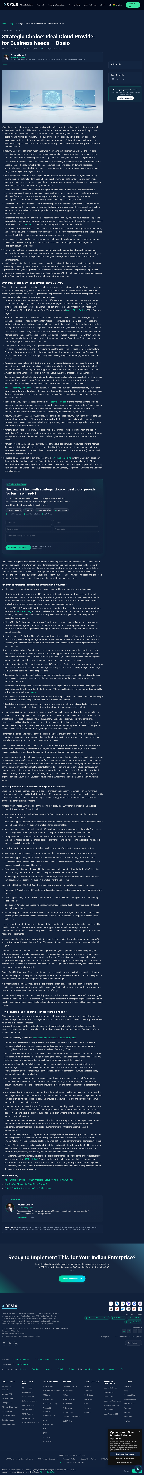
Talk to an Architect (70, 1279)
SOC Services (47, 1395)
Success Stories (130, 1395)
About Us (127, 1386)
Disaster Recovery (8, 1424)
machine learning (23, 611)
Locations (128, 1417)
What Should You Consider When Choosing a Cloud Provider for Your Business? (39, 1180)
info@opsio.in (21, 1333)
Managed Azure (7, 1398)
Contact (127, 1421)
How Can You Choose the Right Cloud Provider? (25, 1184)
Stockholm (36, 1369)
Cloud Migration (28, 1388)
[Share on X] (118, 79)
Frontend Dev (109, 1392)
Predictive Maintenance (71, 1417)
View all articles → (22, 1217)
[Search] (110, 5)
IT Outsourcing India (42, 1359)
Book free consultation (19, 547)
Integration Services (111, 1405)
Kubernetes (88, 1399)
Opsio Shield (47, 1442)
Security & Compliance (56, 5)
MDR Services (48, 1399)
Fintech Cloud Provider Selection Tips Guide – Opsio (27, 1188)
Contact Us (132, 5)
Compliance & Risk (49, 1416)
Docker (86, 1404)
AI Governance (68, 1408)
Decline (126, 1471)
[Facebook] (10, 1343)
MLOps (65, 1395)
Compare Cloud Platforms (125, 1459)
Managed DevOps (28, 1409)
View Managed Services (125, 1462)
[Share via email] (123, 79)
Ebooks (127, 1412)
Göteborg (49, 1369)
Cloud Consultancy (8, 1420)
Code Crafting (74, 5)
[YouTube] (16, 1343)
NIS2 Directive (48, 1424)
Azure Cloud (88, 1391)
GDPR (26, 1159)
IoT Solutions (68, 1412)
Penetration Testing (50, 1404)
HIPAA (35, 1159)
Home (4, 24)
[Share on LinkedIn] (113, 79)
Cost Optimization (8, 1416)
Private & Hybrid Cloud (10, 1407)
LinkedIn (32, 1217)
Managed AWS (7, 1394)
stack (33, 692)
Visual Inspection (69, 1399)
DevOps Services (28, 1405)
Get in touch (132, 1343)
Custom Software (110, 1388)
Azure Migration (28, 1397)
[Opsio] (11, 5)
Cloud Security (48, 1386)
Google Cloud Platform (76, 310)
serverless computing (61, 458)
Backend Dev (108, 1397)
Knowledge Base (130, 1404)
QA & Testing (109, 1409)
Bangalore (88, 1369)
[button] (138, 1469)
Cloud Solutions (26, 5)
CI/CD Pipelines (27, 1414)
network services (58, 402)
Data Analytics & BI (111, 1414)
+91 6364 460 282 (8, 1333)
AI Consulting (68, 1391)
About (102, 5)
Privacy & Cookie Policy (48, 1472)
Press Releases (130, 1399)
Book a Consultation (125, 98)
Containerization (28, 1418)
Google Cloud (88, 1395)
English (117, 5)
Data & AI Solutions (70, 1386)
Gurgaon (112, 1369)
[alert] (125, 1447)
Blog (11, 24)
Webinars (127, 1408)
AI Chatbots (67, 1404)
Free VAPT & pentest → (21, 1364)
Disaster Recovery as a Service (18, 388)
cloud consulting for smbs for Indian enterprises (54, 1037)
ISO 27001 (29, 224)
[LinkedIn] (25, 55)
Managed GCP (7, 1403)
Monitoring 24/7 (7, 1411)
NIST (44, 1429)
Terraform (87, 1408)
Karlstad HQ (59, 1359)
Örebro (71, 1369)
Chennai (101, 1369)
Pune (123, 1369)
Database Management (112, 1401)
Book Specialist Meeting (125, 1454)
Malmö (60, 1369)
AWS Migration (27, 1392)
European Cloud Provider (20, 1359)
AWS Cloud (87, 1386)
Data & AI (40, 5)
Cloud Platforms (90, 5)
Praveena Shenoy (17, 55)
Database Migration (29, 1401)
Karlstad (23, 1369)
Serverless (87, 1412)
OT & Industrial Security (51, 1391)
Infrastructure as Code (30, 1422)
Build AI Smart (68, 1421)
